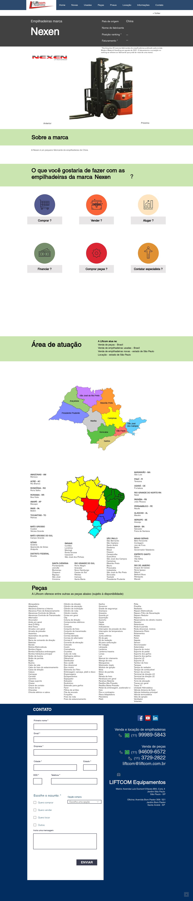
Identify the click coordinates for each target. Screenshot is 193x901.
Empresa (38, 746)
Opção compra (75, 797)
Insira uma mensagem (43, 830)
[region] (96, 416)
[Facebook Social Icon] (140, 718)
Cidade (37, 761)
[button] (74, 5)
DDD (35, 775)
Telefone (55, 775)
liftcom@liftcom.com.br (144, 763)
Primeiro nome (40, 720)
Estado (86, 761)
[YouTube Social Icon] (148, 718)
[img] (148, 208)
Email (36, 733)
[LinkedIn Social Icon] (155, 718)
